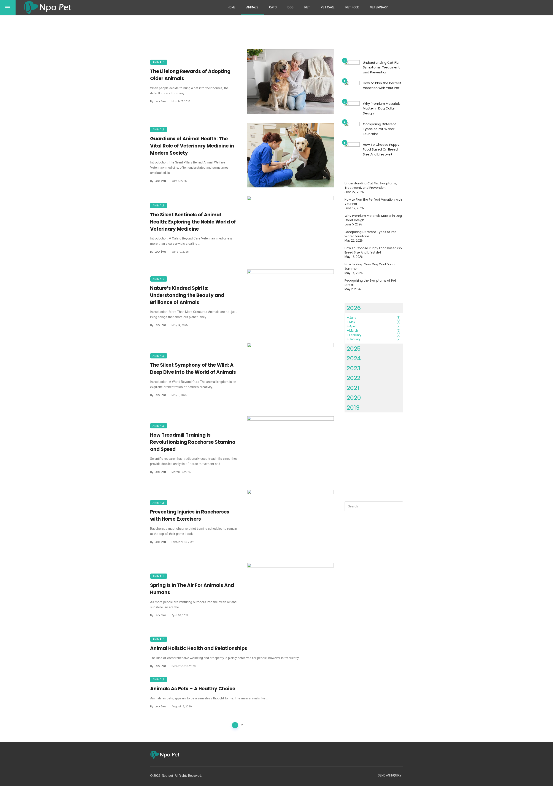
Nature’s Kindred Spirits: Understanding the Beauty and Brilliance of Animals (187, 295)
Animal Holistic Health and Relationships (198, 648)
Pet (307, 7)
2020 (354, 397)
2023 (354, 368)
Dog (291, 7)
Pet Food (352, 7)
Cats (273, 7)
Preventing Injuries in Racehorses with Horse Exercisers (189, 515)
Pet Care (328, 7)
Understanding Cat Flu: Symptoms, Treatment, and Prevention (381, 67)
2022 (353, 378)
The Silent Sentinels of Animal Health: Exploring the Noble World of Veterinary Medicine (193, 221)
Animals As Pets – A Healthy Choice (192, 688)
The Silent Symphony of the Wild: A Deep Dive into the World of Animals (193, 369)
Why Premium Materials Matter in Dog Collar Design (381, 108)
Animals (252, 7)
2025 (354, 348)
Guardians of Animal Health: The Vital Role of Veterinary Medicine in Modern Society (192, 145)
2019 (353, 407)
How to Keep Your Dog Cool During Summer (370, 266)
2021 (353, 388)
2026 (354, 308)
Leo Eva (160, 101)
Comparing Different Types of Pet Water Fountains (379, 129)
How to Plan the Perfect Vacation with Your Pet (382, 85)
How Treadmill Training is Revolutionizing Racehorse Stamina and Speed (192, 442)
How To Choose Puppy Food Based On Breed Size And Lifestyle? (381, 149)
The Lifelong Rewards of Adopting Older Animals (190, 75)
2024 (354, 358)
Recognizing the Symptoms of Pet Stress (370, 282)
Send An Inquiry (390, 775)
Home (231, 7)
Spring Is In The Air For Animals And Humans (192, 589)
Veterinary (379, 7)
